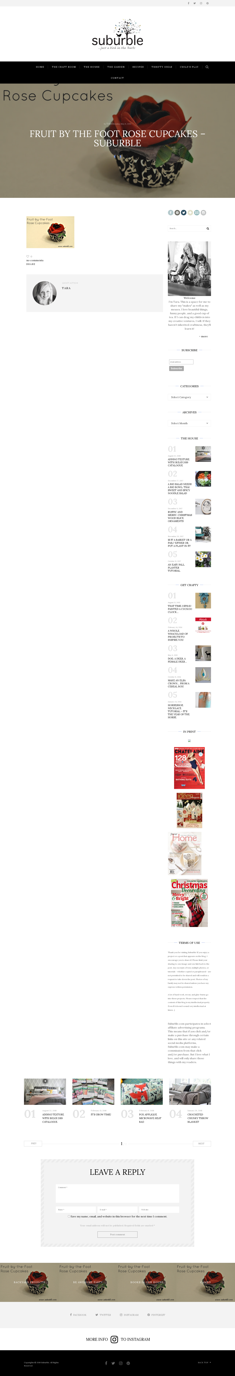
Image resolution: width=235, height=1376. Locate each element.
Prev (33, 1143)
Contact (117, 78)
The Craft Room (64, 67)
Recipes (138, 67)
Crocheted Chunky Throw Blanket (198, 1118)
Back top (203, 1362)
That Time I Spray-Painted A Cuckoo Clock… (180, 609)
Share (30, 264)
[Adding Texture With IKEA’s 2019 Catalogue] (45, 1092)
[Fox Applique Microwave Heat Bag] (142, 1092)
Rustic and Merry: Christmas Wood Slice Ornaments (180, 516)
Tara (109, 123)
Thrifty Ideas (162, 67)
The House (92, 67)
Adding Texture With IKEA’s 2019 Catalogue (178, 462)
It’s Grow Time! (101, 1114)
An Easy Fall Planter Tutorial (176, 567)
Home (40, 67)
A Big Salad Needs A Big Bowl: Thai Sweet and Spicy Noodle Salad (180, 489)
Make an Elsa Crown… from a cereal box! (178, 683)
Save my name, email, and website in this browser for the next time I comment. (119, 1216)
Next (201, 1143)
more (204, 336)
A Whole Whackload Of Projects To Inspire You (178, 635)
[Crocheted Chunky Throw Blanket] (190, 1092)
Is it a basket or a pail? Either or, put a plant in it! (180, 542)
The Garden (116, 67)
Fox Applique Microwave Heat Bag (150, 1118)
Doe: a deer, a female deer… (177, 660)
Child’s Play (189, 67)
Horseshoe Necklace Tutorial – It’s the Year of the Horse (179, 711)
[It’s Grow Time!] (93, 1092)
